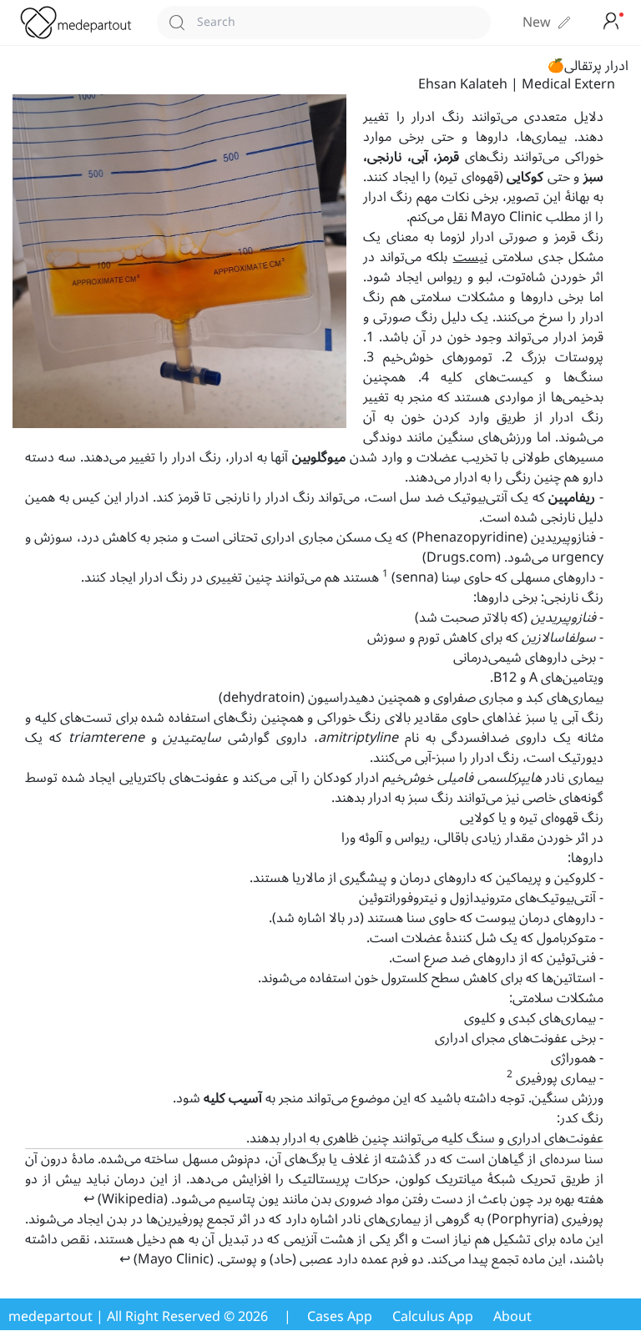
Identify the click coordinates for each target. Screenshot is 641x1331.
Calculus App (432, 1317)
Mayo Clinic (507, 217)
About (512, 1317)
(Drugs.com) (461, 557)
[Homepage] (80, 22)
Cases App (339, 1317)
